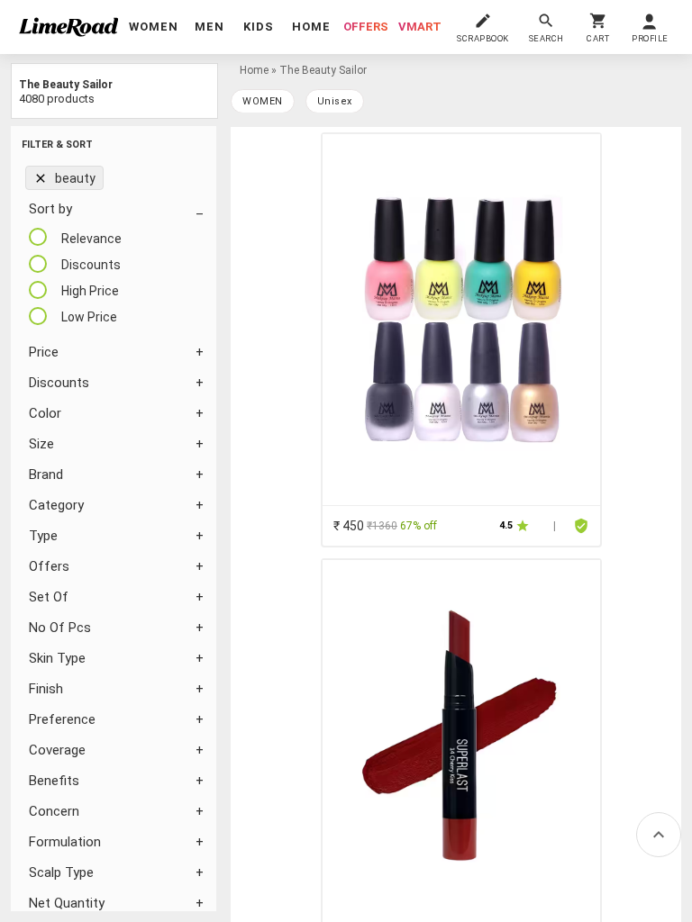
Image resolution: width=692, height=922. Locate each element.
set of (48, 597)
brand (46, 474)
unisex (334, 101)
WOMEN (262, 101)
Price (44, 352)
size (41, 444)
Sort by (50, 209)
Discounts (59, 383)
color (45, 413)
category (56, 505)
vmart (420, 26)
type (43, 536)
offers (365, 26)
